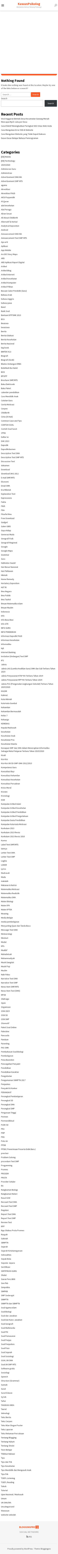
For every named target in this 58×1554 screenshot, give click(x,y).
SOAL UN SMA (7, 1360)
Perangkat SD (7, 1100)
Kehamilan (5, 707)
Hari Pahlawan (7, 571)
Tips (3, 1458)
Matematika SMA (8, 897)
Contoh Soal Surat (9, 429)
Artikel (4, 266)
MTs (2, 946)
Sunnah (4, 1384)
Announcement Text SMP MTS (14, 238)
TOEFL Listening (8, 1478)
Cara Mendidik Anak (9, 396)
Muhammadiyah (8, 958)
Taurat (4, 1409)
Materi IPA (5, 905)
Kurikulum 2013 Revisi (10, 832)
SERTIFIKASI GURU (9, 1271)
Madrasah (5, 873)
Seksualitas (6, 1254)
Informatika (6, 644)
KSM (3, 800)
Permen (4, 1116)
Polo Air (4, 1141)
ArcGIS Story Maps (9, 254)
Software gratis (8, 1368)
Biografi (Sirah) (7, 359)
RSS (30, 1536)
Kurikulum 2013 (7, 828)
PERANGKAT (6, 1092)
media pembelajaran (10, 921)
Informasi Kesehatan (10, 640)
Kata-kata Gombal (9, 703)
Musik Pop (5, 966)
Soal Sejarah (6, 1352)
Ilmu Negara (6, 591)
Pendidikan (6, 1068)
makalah (4, 881)
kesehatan (5, 731)
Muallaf (4, 950)
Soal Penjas (6, 1340)
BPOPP (4, 376)
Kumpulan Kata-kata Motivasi (13, 824)
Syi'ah (3, 1397)
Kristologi (5, 795)
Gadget (4, 522)
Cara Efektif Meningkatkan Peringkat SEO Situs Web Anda (26, 126)
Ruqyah (4, 1234)
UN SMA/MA (6, 1502)
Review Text (6, 1222)
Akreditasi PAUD (8, 193)
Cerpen (4, 408)
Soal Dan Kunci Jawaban (11, 1319)
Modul (3, 942)
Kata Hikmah (6, 699)
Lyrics (3, 869)
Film (3, 510)
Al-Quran (5, 201)
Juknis (4, 664)
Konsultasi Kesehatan (10, 779)
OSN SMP (5, 1019)
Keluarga (5, 719)
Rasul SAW (5, 1198)
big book (5, 347)
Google (4, 546)
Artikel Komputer (8, 282)
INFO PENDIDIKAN (8, 632)
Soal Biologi (6, 1311)
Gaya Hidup (6, 530)
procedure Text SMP (10, 1161)
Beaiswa (4, 323)
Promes (4, 1169)
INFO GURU (6, 628)
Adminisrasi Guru (8, 169)
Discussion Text (8, 461)
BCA (3, 319)
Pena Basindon (7, 1059)
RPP (3, 1226)
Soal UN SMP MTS (8, 1364)
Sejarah (4, 1246)
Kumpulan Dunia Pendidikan (13, 820)
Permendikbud (7, 1120)
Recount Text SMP (9, 1206)
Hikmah (4, 575)
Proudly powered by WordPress (20, 1549)
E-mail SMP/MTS (8, 477)
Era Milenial (6, 489)
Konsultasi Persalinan (10, 783)
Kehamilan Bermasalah (11, 711)
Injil (2, 648)
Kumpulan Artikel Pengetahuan (14, 816)
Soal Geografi (7, 1323)
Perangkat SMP (8, 1108)
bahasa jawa (6, 303)
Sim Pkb (4, 1283)
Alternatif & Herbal (9, 221)
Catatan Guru (6, 400)
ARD (3, 258)
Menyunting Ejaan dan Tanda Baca (15, 925)
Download (5, 469)
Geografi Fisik (7, 538)
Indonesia (5, 611)
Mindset (4, 938)
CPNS (3, 433)
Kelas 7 (4, 715)
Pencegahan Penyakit (10, 1064)
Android (4, 230)
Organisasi (6, 1007)
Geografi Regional (9, 542)
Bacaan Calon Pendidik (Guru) (14, 290)
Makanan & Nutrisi (9, 885)
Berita (3, 331)
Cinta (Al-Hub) (7, 416)
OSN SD (4, 1015)
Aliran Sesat (6, 213)
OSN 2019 (5, 1011)
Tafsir (3, 1401)
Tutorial (4, 1490)
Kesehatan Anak (8, 735)
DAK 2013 (5, 441)
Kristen (4, 791)
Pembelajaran (7, 1055)
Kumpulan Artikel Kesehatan (13, 808)
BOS (3, 372)
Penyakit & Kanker (9, 1088)
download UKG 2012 (10, 473)
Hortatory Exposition (10, 583)
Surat (3, 1388)
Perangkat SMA (8, 1104)
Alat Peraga (6, 209)
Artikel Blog (6, 270)
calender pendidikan (10, 392)
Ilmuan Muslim (7, 607)
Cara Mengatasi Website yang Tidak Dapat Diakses (23, 134)
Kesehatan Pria (7, 739)
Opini (3, 1003)
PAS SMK (5, 1047)
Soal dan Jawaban (9, 1315)
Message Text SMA (9, 929)
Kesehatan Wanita (9, 744)
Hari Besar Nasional (9, 567)
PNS (3, 1137)
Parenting (5, 1043)
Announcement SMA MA (11, 234)
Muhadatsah (6, 954)
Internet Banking (8, 652)
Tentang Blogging (9, 1437)
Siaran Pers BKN (8, 1279)
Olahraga (5, 999)
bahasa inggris (7, 299)
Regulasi (5, 1210)
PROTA (4, 1177)
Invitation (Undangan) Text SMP (14, 656)
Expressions (6, 498)
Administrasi (6, 173)
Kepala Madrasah (8, 727)
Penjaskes (5, 1084)
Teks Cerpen (6, 1421)
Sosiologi (5, 1372)
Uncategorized (7, 1506)
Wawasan (5, 1510)
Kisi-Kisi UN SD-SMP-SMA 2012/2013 (16, 763)
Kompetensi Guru (9, 767)
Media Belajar (7, 917)
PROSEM (5, 1173)
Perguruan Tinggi (8, 1112)
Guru (3, 559)
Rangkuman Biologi (9, 1189)
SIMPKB (4, 1291)
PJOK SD (4, 1124)
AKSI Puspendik (8, 197)
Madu (3, 877)
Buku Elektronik (8, 384)
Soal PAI (4, 1332)
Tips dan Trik (6, 1462)
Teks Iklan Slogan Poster (12, 1425)
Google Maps (7, 550)
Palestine (5, 1031)
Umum (4, 1498)
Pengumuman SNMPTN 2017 (13, 1080)
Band (3, 307)
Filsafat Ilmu (6, 514)
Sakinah (4, 1238)
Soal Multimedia (8, 1328)
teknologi (5, 1413)
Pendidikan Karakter (10, 1072)
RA (2, 1185)
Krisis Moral (6, 787)
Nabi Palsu (5, 974)
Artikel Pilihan (7, 286)
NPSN (3, 994)
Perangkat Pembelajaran (12, 1096)
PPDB (3, 1145)
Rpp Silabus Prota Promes (12, 1230)
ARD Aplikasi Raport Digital (12, 262)
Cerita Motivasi (7, 404)
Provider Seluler (8, 1181)
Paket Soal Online (9, 1027)
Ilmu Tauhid (6, 599)
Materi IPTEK (6, 909)
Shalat (4, 1275)
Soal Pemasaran (8, 1336)
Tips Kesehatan (8, 1466)
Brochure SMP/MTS (9, 380)
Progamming (6, 1165)
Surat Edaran (6, 1393)
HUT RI (4, 587)
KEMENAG (5, 723)
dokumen (5, 465)
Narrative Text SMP (9, 982)
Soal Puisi (5, 1348)
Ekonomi (5, 481)
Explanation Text (8, 494)
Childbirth (5, 412)
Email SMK (5, 485)
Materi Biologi (7, 901)
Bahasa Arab (6, 294)
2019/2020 (5, 165)
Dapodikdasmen (8, 449)
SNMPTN (4, 1299)
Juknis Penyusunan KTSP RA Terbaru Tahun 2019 (22, 675)
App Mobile (6, 250)
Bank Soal (5, 311)
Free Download (7, 518)
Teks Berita (6, 1417)
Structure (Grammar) (10, 1380)
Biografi (4, 355)
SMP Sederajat (7, 1295)
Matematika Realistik (10, 893)
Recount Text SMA (9, 1202)
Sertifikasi (5, 1267)
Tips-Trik (4, 1474)
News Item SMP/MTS (10, 986)
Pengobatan (6, 1076)
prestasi (4, 1153)
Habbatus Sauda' (8, 563)
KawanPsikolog (29, 4)
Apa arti (4, 242)
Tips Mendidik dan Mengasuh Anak (16, 1470)
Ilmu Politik (6, 595)
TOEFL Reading (7, 1482)
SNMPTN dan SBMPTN (10, 1303)
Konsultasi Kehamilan (10, 775)
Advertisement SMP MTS (12, 181)
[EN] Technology (8, 160)
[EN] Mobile (6, 156)
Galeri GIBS (6, 526)
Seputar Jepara (8, 1263)
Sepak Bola (6, 1258)
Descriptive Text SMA (10, 453)
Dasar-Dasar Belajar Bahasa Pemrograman (19, 138)
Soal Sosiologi (7, 1356)
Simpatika (5, 1287)
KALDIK (4, 691)
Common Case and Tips (11, 420)
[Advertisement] (29, 41)
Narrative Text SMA (9, 978)
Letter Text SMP (8, 856)
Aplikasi (4, 246)
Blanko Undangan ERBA (11, 364)
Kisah (3, 755)
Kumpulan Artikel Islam (11, 804)
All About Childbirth (9, 217)
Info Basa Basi (7, 619)
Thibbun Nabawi (8, 1453)
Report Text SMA (8, 1214)
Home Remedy (7, 579)
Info (2, 615)
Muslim (4, 970)
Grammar (5, 554)
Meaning (4, 913)
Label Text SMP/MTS (9, 844)
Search (4, 98)
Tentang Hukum (8, 1441)
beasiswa (5, 327)
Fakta (3, 502)
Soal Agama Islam (9, 1307)
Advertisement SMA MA (11, 177)
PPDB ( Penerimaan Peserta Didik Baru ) (18, 1149)
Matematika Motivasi (10, 889)
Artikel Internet (7, 274)
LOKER (4, 865)
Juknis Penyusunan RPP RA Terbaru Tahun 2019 (21, 679)
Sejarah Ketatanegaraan (11, 1250)
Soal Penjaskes (8, 1344)
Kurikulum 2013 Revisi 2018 (13, 836)
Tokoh (3, 1486)
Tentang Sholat (7, 1445)
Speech (4, 1376)
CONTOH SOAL (7, 424)
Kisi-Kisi (4, 759)
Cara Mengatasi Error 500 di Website (17, 130)
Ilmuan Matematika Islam (12, 603)
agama (4, 185)
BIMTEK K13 (6, 351)
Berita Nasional (7, 343)
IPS (2, 660)
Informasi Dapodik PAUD (11, 636)
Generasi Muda (7, 534)
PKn (2, 1129)
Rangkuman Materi (9, 1194)
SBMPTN (4, 1242)
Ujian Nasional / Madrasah (12, 1494)
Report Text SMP (8, 1218)
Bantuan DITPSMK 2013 (11, 315)
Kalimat (4, 695)
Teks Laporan (7, 1429)
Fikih (3, 506)
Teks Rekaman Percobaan (12, 1433)
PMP (3, 1133)
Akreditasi (5, 189)
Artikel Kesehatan (9, 278)
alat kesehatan (7, 205)
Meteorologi (6, 934)
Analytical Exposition (10, 225)
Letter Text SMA (8, 852)
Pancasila (5, 1035)
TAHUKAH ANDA (7, 1405)
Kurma (4, 840)
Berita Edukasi (7, 335)
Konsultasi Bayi (7, 771)
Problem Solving (8, 1157)
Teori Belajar (6, 1449)
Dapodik (4, 445)
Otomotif (5, 1023)
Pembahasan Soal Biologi (12, 1051)
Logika (4, 860)
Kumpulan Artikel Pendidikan (13, 812)
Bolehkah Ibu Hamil (9, 368)
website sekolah (8, 1514)
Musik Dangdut (7, 962)
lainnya (4, 848)
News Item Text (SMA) (10, 990)
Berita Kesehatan (8, 339)
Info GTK (4, 624)
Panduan (4, 1039)
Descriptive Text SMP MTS (12, 457)
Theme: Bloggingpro (42, 1549)
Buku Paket (6, 388)
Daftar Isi (5, 437)
